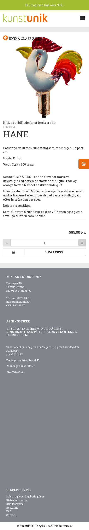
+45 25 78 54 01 (20, 298)
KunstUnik (26, 526)
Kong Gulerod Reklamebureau (53, 526)
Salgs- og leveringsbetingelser (25, 496)
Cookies (11, 515)
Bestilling (12, 507)
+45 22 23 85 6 (16, 335)
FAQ (8, 511)
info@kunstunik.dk (18, 301)
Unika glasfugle (24, 38)
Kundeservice (15, 503)
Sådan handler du (17, 500)
